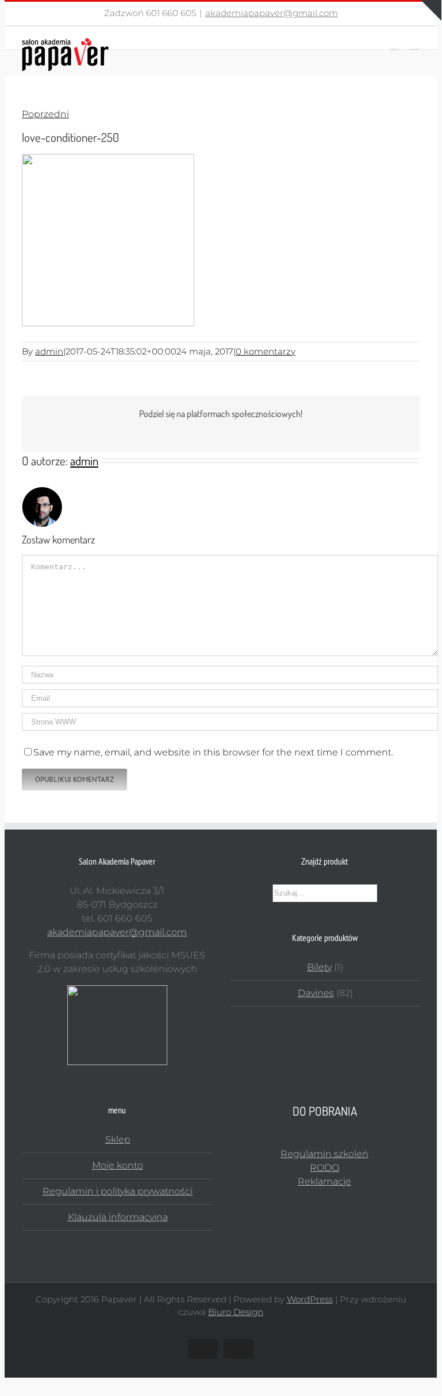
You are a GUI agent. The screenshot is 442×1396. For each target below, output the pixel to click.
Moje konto (117, 1165)
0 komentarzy (265, 351)
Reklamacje (324, 1181)
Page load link (36, 1384)
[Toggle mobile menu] (415, 44)
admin (49, 351)
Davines (316, 993)
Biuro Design (235, 1311)
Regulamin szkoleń (324, 1153)
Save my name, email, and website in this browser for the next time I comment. (213, 752)
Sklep (117, 1139)
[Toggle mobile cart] (394, 44)
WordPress (310, 1299)
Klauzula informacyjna (118, 1217)
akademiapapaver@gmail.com (271, 12)
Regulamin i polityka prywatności (118, 1191)
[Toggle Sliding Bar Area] (431, 10)
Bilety (319, 967)
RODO (324, 1167)
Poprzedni (45, 114)
